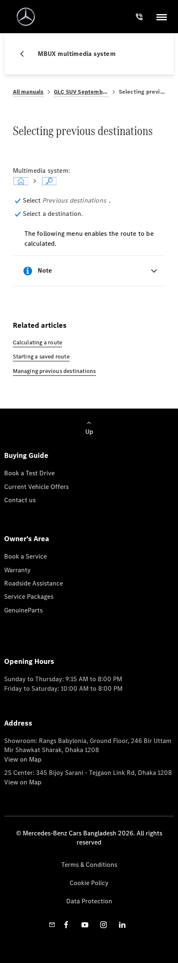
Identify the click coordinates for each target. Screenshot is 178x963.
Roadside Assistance (33, 583)
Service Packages (28, 596)
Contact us (20, 500)
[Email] (52, 924)
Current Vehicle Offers (36, 486)
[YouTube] (85, 924)
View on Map (22, 759)
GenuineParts (23, 610)
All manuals (28, 92)
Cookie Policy (89, 882)
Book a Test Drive (29, 473)
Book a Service (25, 556)
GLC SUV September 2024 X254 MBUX (81, 92)
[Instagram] (103, 924)
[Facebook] (66, 924)
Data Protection (89, 901)
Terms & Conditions (89, 864)
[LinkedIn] (122, 924)
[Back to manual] (25, 53)
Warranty (17, 570)
